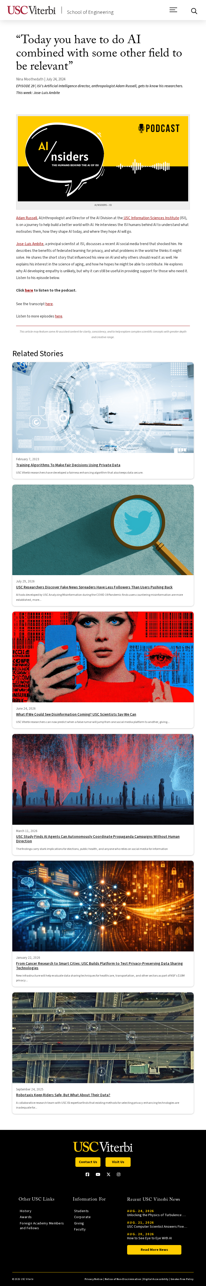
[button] (173, 12)
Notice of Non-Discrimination (123, 1279)
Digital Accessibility (155, 1279)
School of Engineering (90, 12)
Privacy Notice (94, 1279)
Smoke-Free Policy (182, 1279)
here (29, 290)
